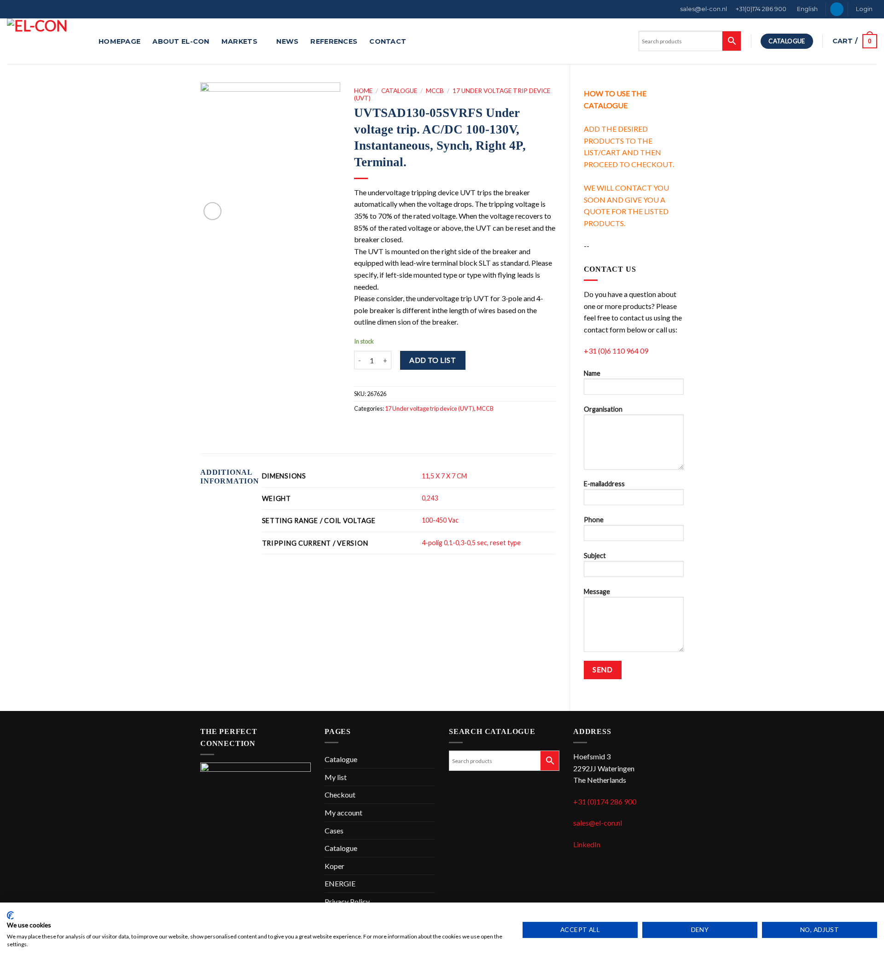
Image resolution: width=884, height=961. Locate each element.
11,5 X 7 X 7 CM (444, 476)
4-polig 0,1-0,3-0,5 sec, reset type (471, 543)
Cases (334, 830)
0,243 (430, 498)
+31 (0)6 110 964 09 (616, 350)
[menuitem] (806, 9)
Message (597, 591)
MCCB (435, 90)
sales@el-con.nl (703, 9)
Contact (387, 41)
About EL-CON (180, 41)
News (287, 41)
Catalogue (399, 90)
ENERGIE (340, 883)
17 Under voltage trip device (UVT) (429, 408)
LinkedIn (586, 844)
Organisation (603, 409)
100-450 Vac (440, 520)
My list (336, 777)
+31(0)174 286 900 (761, 9)
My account (343, 812)
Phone (594, 520)
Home (363, 90)
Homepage (119, 41)
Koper (334, 866)
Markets (239, 41)
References (333, 41)
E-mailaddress (604, 484)
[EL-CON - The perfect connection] (46, 41)
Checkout (340, 794)
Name (592, 373)
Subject (595, 555)
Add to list (432, 359)
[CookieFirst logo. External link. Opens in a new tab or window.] (10, 915)
